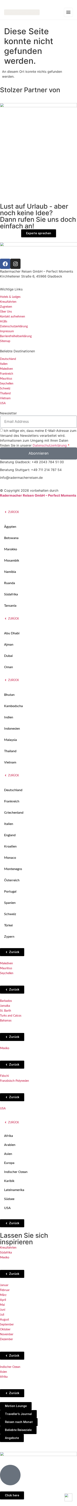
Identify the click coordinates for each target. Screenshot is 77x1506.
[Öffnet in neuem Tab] (5, 264)
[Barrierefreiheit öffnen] (68, 1497)
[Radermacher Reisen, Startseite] (22, 12)
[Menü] (68, 12)
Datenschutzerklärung (50, 445)
